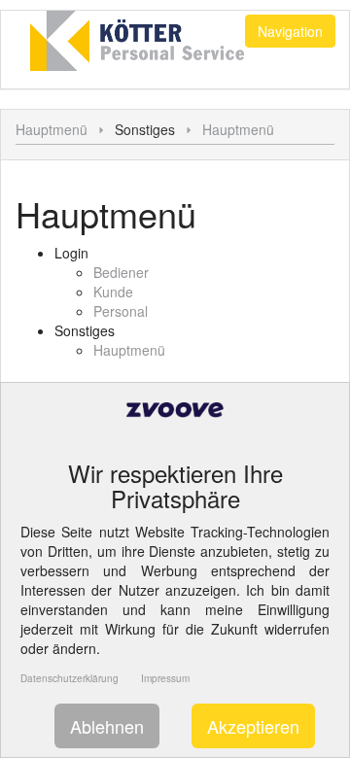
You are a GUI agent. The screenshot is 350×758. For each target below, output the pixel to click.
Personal (120, 311)
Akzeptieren (253, 726)
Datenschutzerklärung (69, 678)
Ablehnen (107, 726)
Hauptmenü (52, 129)
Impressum (165, 678)
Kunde (113, 291)
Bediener (121, 272)
